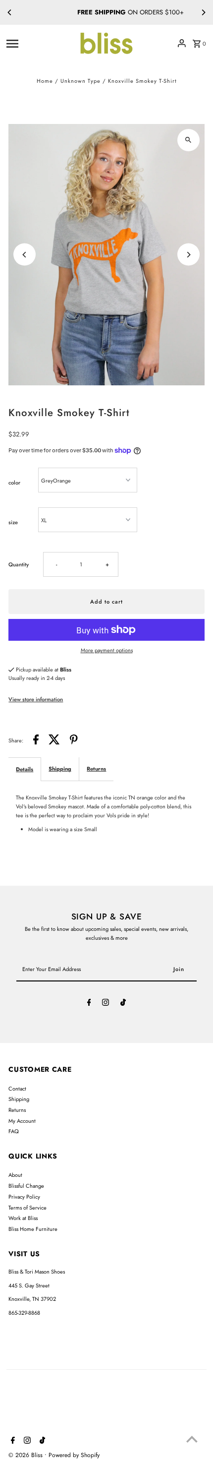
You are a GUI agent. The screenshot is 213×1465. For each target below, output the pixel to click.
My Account (22, 1121)
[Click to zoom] (188, 140)
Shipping (60, 769)
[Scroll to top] (192, 1439)
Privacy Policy (24, 1197)
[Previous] (9, 12)
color (14, 483)
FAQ (13, 1131)
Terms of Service (27, 1208)
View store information (35, 699)
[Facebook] (89, 1004)
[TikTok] (123, 1004)
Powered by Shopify (74, 1455)
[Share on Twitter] (54, 740)
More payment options (107, 650)
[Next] (203, 12)
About (15, 1175)
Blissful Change (26, 1186)
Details (24, 769)
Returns (96, 769)
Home (45, 81)
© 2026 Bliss (26, 1455)
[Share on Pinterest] (74, 740)
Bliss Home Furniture (32, 1229)
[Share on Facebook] (36, 740)
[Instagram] (105, 1004)
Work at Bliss (23, 1218)
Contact (17, 1089)
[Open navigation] (38, 43)
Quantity (18, 564)
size (13, 522)
